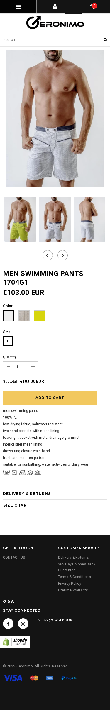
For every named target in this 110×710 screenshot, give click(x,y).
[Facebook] (8, 623)
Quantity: (10, 357)
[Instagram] (23, 623)
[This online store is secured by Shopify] (15, 642)
